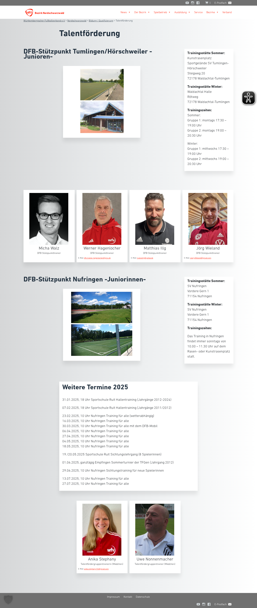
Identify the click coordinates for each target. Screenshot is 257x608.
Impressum (113, 596)
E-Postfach (220, 2)
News (124, 12)
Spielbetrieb (160, 12)
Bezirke (210, 12)
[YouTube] (187, 3)
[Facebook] (198, 3)
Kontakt (128, 596)
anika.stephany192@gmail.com (96, 569)
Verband (227, 12)
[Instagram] (192, 3)
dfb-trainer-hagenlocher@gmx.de (97, 258)
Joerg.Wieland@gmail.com (200, 258)
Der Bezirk (140, 12)
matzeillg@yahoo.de (145, 258)
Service (198, 12)
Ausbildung (180, 12)
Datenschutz (143, 596)
